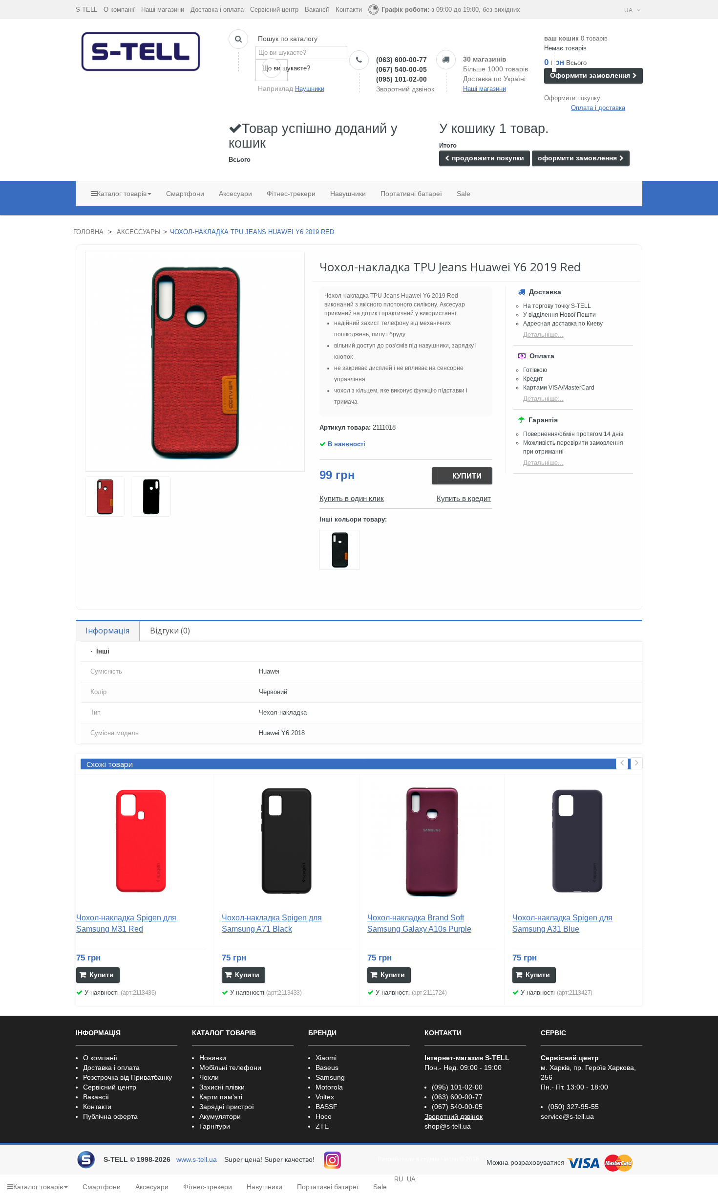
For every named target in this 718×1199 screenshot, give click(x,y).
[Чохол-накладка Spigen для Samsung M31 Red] (141, 842)
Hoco (324, 1116)
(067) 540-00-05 (401, 69)
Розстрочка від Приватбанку (127, 1077)
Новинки (212, 1058)
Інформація (107, 630)
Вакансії (317, 9)
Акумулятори (220, 1116)
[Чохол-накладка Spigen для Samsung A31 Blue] (577, 842)
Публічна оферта (110, 1116)
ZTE (322, 1126)
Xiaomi (326, 1058)
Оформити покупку (572, 98)
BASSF (327, 1107)
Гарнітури (214, 1126)
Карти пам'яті (220, 1097)
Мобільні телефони (230, 1067)
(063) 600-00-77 (401, 60)
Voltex (325, 1097)
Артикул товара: (345, 427)
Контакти (349, 9)
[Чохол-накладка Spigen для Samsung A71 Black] (286, 842)
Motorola (329, 1087)
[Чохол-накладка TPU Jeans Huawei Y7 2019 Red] (105, 496)
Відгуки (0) (170, 630)
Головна (88, 232)
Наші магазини (162, 9)
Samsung (330, 1077)
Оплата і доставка (598, 107)
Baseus (327, 1067)
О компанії (119, 9)
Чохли (209, 1077)
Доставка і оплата (217, 9)
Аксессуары (139, 232)
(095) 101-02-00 (401, 79)
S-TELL (86, 9)
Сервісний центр (274, 9)
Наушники (309, 88)
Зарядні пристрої (226, 1107)
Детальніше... (543, 334)
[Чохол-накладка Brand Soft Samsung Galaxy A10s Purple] (432, 842)
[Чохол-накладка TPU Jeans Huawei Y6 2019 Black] (340, 551)
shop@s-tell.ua (447, 1126)
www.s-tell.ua (196, 1159)
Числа (449, 1159)
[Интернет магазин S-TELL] (141, 49)
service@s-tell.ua (567, 1116)
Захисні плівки (222, 1087)
